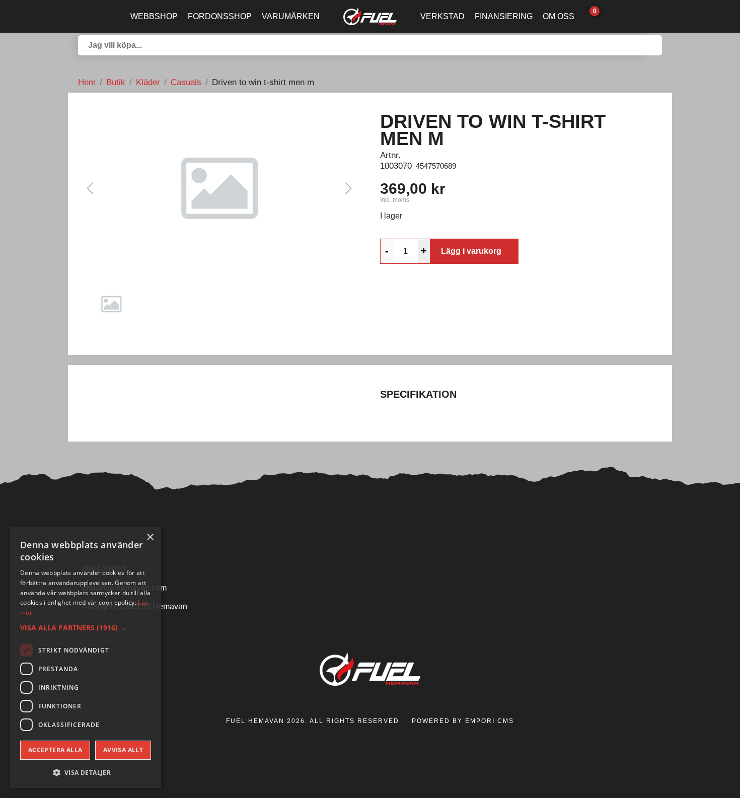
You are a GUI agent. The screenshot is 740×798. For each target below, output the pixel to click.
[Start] (370, 16)
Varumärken (291, 16)
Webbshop (154, 16)
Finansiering (504, 16)
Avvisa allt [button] (123, 750)
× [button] (150, 537)
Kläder (148, 82)
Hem (87, 82)
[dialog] (85, 657)
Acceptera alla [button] (55, 750)
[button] (219, 188)
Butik (115, 82)
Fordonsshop (220, 16)
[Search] (652, 45)
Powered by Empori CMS (463, 720)
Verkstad (442, 16)
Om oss (558, 16)
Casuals (186, 82)
